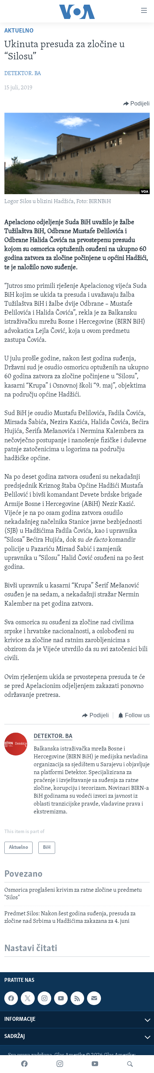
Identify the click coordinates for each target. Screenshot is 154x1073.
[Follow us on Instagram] (44, 998)
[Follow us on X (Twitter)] (27, 998)
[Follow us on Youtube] (61, 998)
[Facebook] (24, 1064)
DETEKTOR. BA (22, 74)
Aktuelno (19, 31)
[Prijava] (94, 998)
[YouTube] (95, 1064)
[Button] (136, 103)
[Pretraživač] (130, 1064)
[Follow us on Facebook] (11, 998)
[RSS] (77, 998)
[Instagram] (60, 1064)
